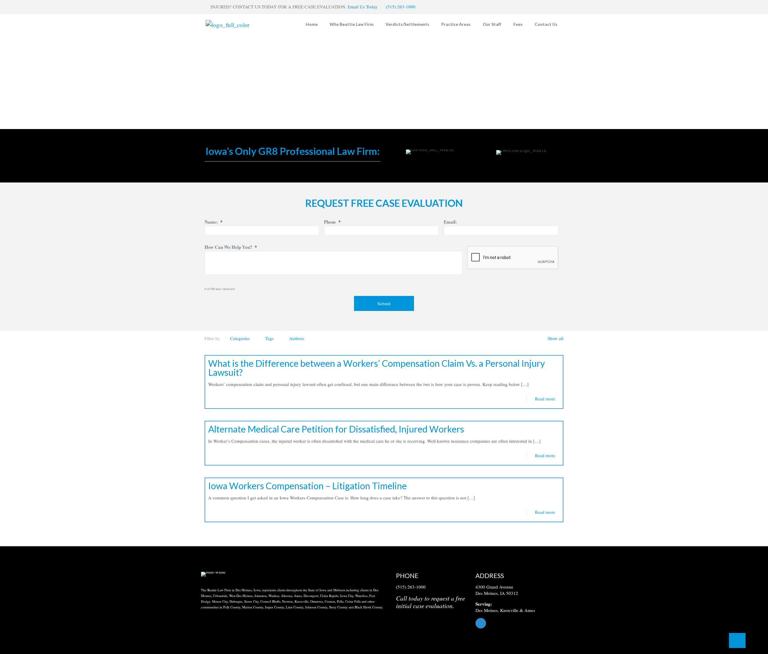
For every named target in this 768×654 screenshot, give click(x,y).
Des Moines (487, 610)
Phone (332, 222)
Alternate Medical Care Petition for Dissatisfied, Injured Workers (336, 428)
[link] (213, 574)
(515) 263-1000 (401, 7)
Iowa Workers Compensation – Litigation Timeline (307, 485)
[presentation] (513, 258)
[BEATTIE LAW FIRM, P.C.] (227, 24)
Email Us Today (363, 7)
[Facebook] (521, 623)
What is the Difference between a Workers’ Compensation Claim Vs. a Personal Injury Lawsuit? (376, 368)
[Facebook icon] (554, 7)
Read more (545, 399)
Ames (529, 610)
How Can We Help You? (231, 247)
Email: (450, 222)
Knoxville (509, 610)
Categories (240, 338)
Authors (296, 338)
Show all (555, 338)
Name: (214, 222)
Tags (269, 338)
